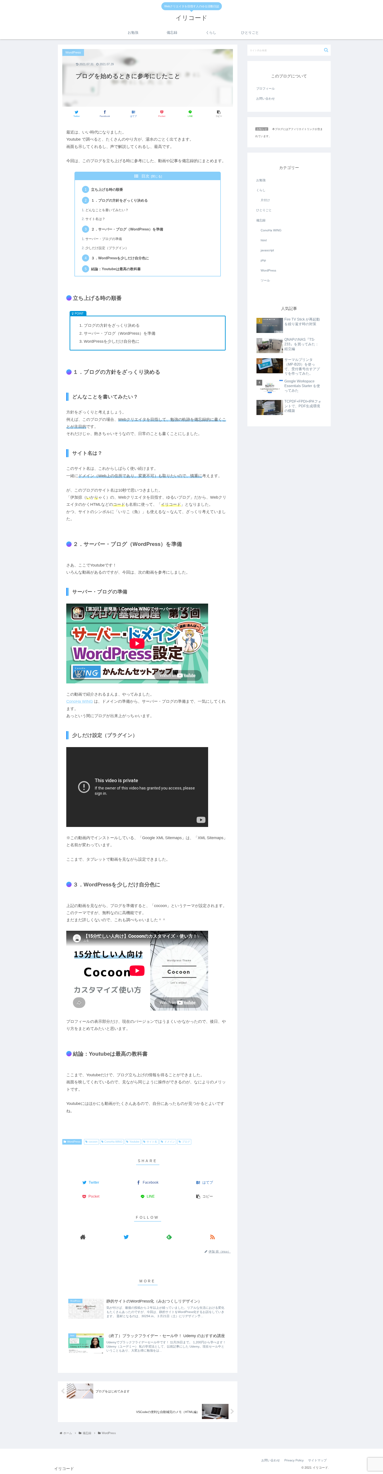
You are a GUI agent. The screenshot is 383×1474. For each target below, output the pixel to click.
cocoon (93, 1141)
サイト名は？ (95, 219)
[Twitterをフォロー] (126, 1237)
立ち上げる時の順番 (107, 189)
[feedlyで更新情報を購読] (169, 1237)
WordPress (73, 1141)
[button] (326, 50)
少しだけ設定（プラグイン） (107, 248)
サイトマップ (317, 1460)
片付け (265, 200)
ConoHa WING (79, 701)
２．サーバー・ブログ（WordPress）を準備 (127, 229)
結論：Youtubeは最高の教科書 (116, 269)
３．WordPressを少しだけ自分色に (120, 258)
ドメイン (169, 1141)
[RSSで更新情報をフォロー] (212, 1237)
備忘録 (261, 220)
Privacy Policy (294, 1460)
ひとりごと (264, 210)
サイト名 (152, 1141)
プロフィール (265, 88)
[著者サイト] (83, 1237)
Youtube (134, 1141)
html (264, 240)
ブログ (186, 1141)
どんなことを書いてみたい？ (107, 210)
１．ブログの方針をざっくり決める (119, 200)
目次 (145, 176)
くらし (261, 190)
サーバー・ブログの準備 (103, 239)
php (263, 260)
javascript (267, 250)
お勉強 (261, 180)
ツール (265, 280)
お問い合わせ (265, 98)
